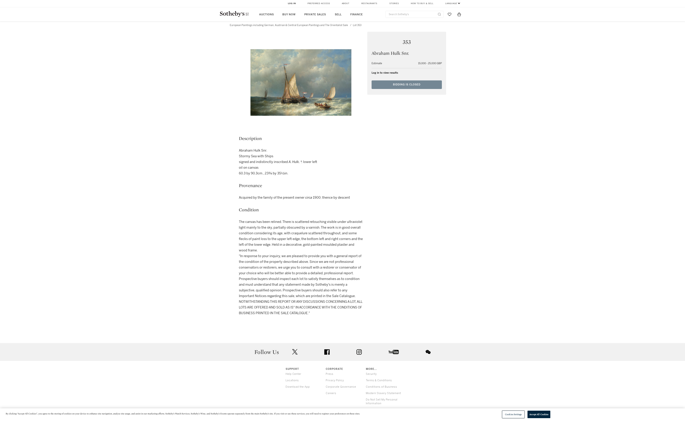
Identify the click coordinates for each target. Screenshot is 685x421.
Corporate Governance (341, 386)
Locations (292, 380)
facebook (327, 352)
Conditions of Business (381, 386)
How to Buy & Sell (422, 3)
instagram (359, 352)
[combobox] (414, 14)
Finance (356, 14)
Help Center (293, 374)
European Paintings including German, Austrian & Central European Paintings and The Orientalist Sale (289, 25)
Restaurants (369, 3)
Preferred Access (319, 3)
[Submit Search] (439, 14)
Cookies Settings (513, 414)
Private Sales (315, 14)
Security (371, 374)
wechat (428, 351)
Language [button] (451, 3)
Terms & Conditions (379, 380)
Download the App (298, 386)
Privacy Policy (335, 380)
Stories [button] (394, 3)
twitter (295, 352)
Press (329, 374)
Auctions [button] (266, 14)
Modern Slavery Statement (383, 393)
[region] (342, 414)
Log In (292, 3)
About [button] (345, 3)
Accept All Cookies (538, 414)
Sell (338, 14)
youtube (394, 352)
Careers (331, 393)
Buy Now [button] (289, 14)
